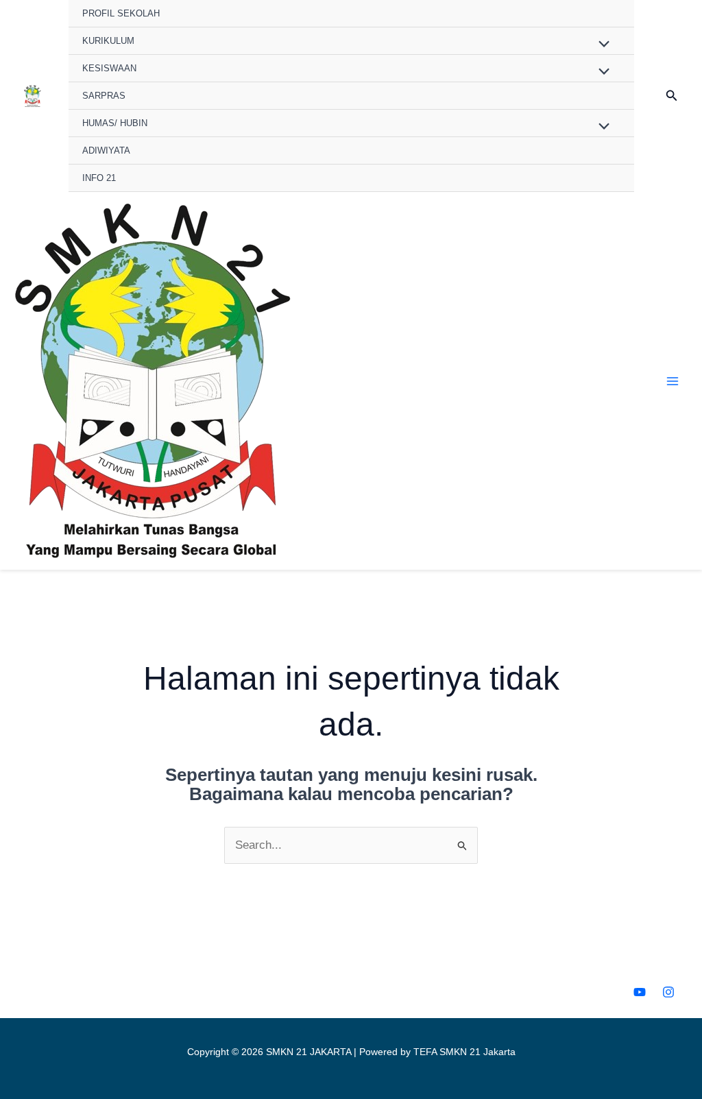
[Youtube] (639, 992)
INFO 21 (99, 178)
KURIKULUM (108, 41)
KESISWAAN (109, 68)
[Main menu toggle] (673, 381)
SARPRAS (103, 95)
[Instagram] (668, 992)
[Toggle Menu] (600, 44)
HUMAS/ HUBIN (114, 123)
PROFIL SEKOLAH (121, 13)
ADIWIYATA (106, 150)
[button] (672, 96)
